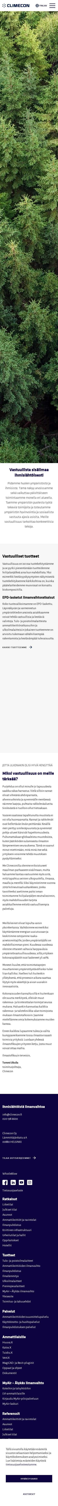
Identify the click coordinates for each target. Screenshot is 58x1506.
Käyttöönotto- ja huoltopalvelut (21, 1322)
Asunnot (7, 1214)
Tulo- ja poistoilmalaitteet (17, 1260)
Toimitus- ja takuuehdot (16, 1301)
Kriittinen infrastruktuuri (17, 1230)
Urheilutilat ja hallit (14, 1235)
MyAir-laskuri (10, 1403)
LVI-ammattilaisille (13, 1393)
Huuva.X (7, 1342)
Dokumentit (9, 1373)
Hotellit (7, 1245)
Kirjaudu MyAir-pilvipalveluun (20, 1398)
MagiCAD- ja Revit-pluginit (18, 1363)
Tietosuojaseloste (12, 1190)
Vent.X (6, 1357)
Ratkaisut (9, 1198)
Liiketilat (7, 1204)
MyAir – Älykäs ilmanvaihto (18, 1291)
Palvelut (8, 1311)
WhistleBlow (9, 1173)
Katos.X (6, 1347)
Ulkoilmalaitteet (12, 1281)
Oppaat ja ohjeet (12, 1368)
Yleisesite (7, 1296)
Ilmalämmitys (10, 1276)
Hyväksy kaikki (29, 1478)
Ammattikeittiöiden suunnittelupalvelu (25, 1317)
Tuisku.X (7, 1352)
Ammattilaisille (14, 1336)
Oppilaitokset (10, 1240)
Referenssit (11, 1413)
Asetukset (29, 1494)
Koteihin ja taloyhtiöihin (16, 1388)
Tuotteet (8, 1255)
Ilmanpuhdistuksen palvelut (19, 1327)
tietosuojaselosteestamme (21, 1464)
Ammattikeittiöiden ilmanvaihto (21, 1266)
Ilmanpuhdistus (11, 1225)
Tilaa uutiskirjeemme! (16, 1158)
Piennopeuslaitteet (13, 1286)
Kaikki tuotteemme (14, 647)
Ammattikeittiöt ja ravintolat (19, 1220)
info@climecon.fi (12, 1114)
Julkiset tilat (9, 1209)
